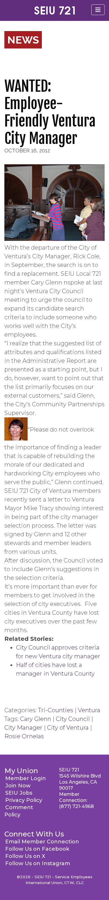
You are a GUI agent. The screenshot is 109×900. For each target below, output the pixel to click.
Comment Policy (18, 811)
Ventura (89, 710)
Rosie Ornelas (24, 736)
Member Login (25, 778)
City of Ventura (68, 727)
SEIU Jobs (18, 793)
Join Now (18, 785)
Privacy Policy (23, 800)
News (23, 40)
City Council (73, 718)
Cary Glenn (35, 718)
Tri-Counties (55, 710)
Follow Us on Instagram (37, 863)
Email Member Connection (42, 841)
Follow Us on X (25, 856)
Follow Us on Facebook (37, 849)
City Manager (23, 727)
